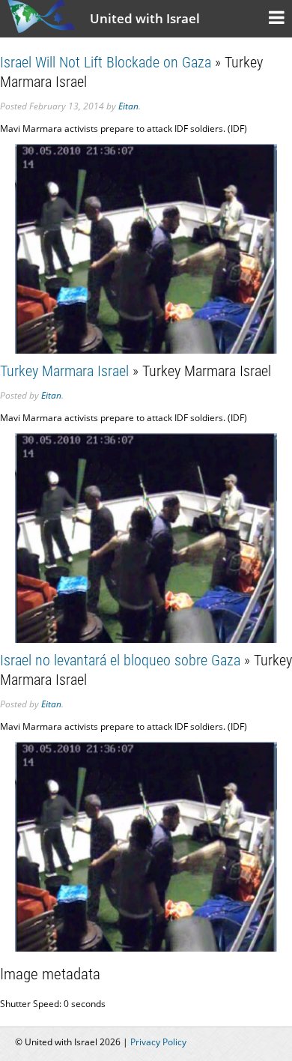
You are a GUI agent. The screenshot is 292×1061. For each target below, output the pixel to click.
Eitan (128, 106)
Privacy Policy (158, 1042)
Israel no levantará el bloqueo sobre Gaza (120, 660)
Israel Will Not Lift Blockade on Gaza (105, 62)
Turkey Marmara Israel (64, 371)
